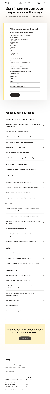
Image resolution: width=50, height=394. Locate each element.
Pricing (30, 2)
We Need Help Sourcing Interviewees (19, 64)
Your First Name (13, 76)
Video (12, 52)
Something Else (14, 53)
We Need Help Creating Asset (17, 58)
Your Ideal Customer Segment (16, 66)
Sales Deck (13, 49)
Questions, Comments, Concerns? (17, 86)
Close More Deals (14, 42)
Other (12, 43)
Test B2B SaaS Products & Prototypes (14, 389)
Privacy (28, 386)
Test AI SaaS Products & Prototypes (13, 379)
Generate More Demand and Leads (18, 40)
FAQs (26, 2)
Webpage (13, 47)
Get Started (38, 3)
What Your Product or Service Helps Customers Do (20, 71)
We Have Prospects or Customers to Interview (20, 62)
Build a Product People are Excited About (19, 39)
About (34, 2)
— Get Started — (15, 95)
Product (13, 50)
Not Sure (13, 54)
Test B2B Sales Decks (10, 384)
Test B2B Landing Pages (11, 382)
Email (11, 81)
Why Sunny (20, 3)
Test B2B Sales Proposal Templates (13, 386)
